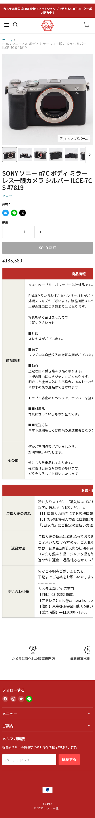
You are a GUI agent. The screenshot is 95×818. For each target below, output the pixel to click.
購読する (69, 759)
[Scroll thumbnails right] (88, 155)
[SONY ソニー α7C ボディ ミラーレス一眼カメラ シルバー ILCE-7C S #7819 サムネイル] (9, 154)
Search (47, 803)
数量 (5, 222)
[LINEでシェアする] (14, 213)
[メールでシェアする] (5, 213)
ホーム (7, 40)
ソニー (7, 195)
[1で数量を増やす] (41, 232)
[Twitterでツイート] (22, 213)
